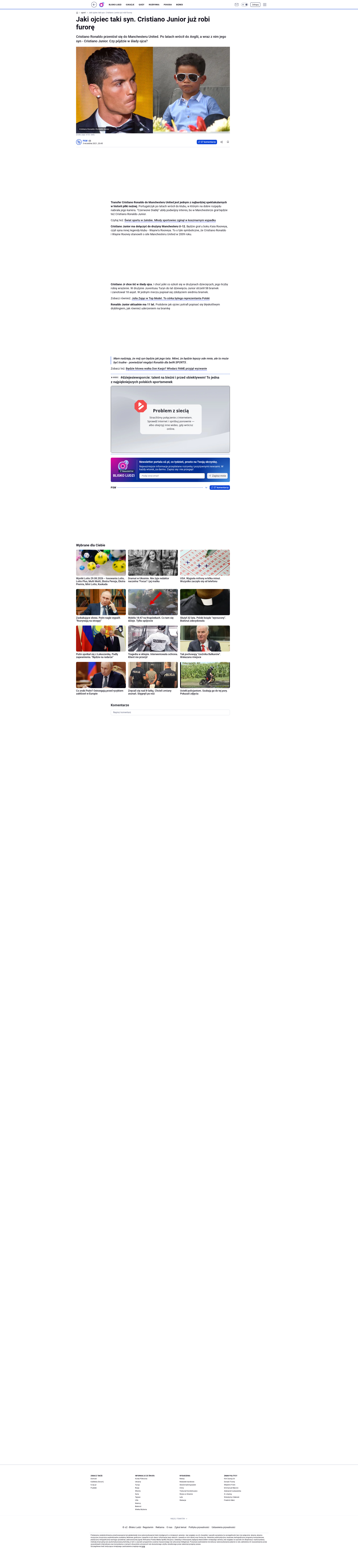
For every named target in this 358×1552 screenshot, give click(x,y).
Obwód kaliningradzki (188, 1485)
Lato (181, 1497)
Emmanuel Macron (231, 1488)
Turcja (137, 1485)
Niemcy (138, 1503)
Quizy (141, 4)
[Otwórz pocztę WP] (236, 4)
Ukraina (138, 1482)
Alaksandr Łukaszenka (232, 1491)
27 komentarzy (208, 142)
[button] (244, 4)
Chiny (182, 1488)
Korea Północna (141, 1479)
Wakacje (183, 1500)
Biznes (179, 4)
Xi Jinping (228, 1494)
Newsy (182, 1479)
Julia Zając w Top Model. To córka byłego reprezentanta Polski (171, 298)
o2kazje (130, 4)
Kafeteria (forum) (97, 1482)
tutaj (143, 1546)
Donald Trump (229, 1482)
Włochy (138, 1491)
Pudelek (94, 1488)
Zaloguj (255, 4)
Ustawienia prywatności (223, 1527)
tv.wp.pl (93, 1485)
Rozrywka (154, 4)
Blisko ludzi (115, 4)
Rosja (137, 1488)
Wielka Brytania (141, 1509)
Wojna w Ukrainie (186, 1494)
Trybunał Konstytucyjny (188, 1491)
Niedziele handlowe (187, 1482)
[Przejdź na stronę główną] (94, 6)
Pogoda (168, 4)
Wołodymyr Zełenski (231, 1497)
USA (136, 1500)
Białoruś (138, 1506)
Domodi (94, 1479)
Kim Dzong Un (229, 1479)
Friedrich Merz (229, 1500)
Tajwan (138, 1497)
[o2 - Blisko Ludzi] (104, 4)
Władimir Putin (229, 1485)
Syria (137, 1494)
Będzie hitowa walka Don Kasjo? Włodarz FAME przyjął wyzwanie (166, 368)
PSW (85, 140)
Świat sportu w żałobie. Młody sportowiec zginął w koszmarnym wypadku (170, 220)
